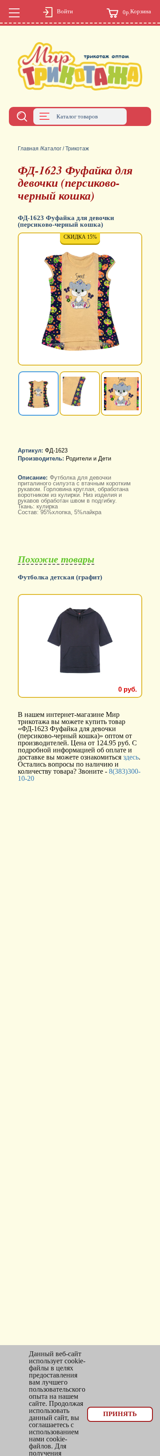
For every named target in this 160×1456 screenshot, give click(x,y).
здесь (131, 757)
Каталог (51, 149)
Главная (28, 149)
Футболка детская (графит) (60, 577)
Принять (120, 1413)
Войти (65, 11)
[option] (80, 299)
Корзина (137, 12)
